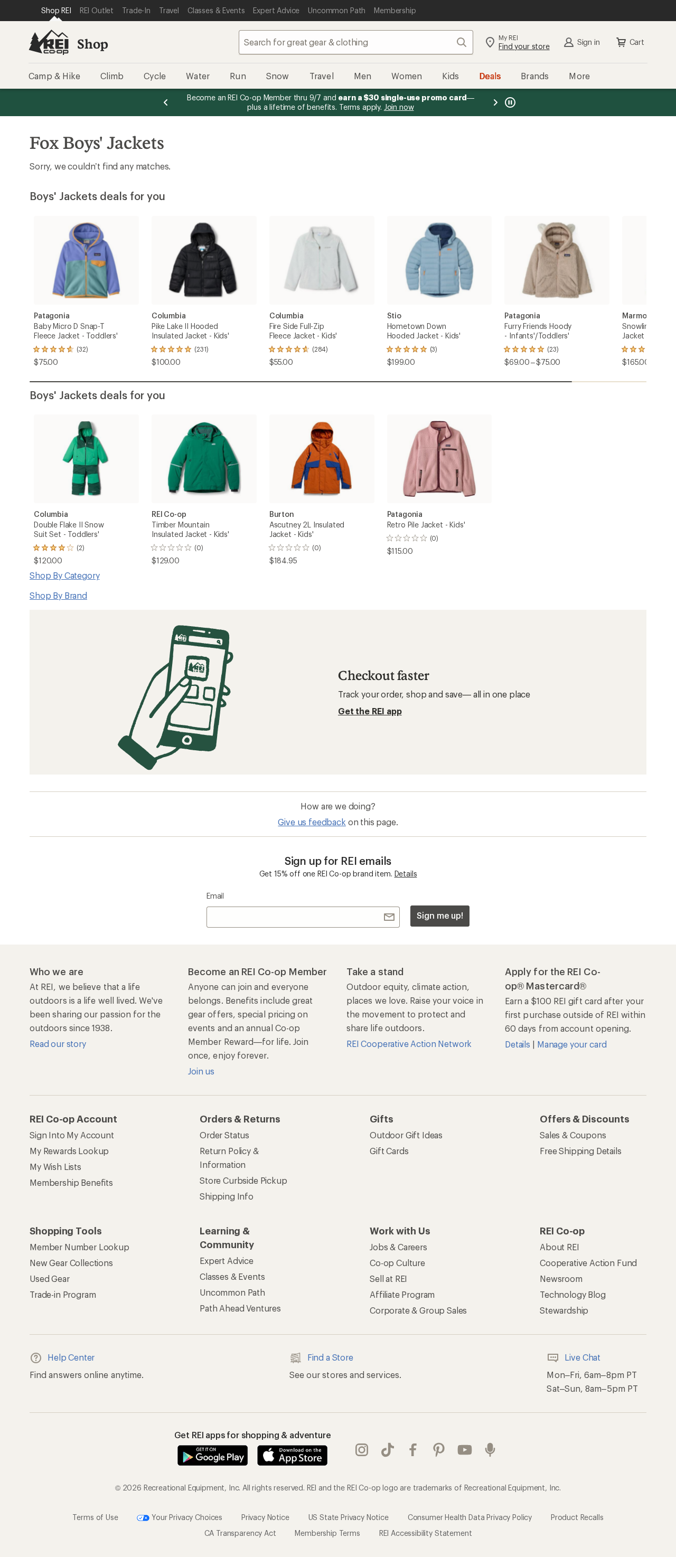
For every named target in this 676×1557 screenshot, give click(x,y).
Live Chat (582, 1357)
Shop (92, 43)
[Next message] (495, 102)
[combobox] (356, 42)
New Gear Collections (71, 1263)
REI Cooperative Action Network (409, 1044)
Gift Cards (389, 1151)
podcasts (490, 1449)
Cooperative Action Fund (588, 1263)
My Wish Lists (55, 1167)
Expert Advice (226, 1261)
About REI (559, 1247)
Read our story (58, 1044)
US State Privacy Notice (348, 1516)
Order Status (224, 1135)
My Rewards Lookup (69, 1151)
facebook (413, 1449)
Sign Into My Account (72, 1135)
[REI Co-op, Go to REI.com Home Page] (49, 42)
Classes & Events (232, 1276)
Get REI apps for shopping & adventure (252, 1435)
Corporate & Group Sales (418, 1310)
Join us (201, 1071)
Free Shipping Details (581, 1151)
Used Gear (50, 1278)
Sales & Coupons (573, 1135)
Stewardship (564, 1310)
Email (215, 895)
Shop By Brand (58, 595)
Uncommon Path (232, 1292)
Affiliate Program (402, 1294)
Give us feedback (311, 822)
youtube (465, 1449)
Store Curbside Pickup (243, 1180)
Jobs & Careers (398, 1247)
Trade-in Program (63, 1294)
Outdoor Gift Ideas (406, 1135)
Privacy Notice (265, 1516)
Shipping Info (226, 1196)
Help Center (71, 1357)
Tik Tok (388, 1449)
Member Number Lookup (79, 1247)
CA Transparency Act (240, 1532)
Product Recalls (577, 1516)
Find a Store (330, 1357)
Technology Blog (573, 1294)
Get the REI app (370, 711)
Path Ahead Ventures (240, 1308)
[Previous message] (165, 102)
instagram (362, 1449)
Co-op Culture (397, 1263)
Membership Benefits (71, 1182)
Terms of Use (95, 1516)
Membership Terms (327, 1532)
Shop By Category (64, 575)
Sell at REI (388, 1278)
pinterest (439, 1449)
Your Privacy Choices (185, 1516)
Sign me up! (440, 915)
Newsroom (561, 1278)
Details (406, 873)
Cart (637, 41)
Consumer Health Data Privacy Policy (470, 1516)
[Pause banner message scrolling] (509, 102)
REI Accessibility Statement (425, 1532)
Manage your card (571, 1044)
